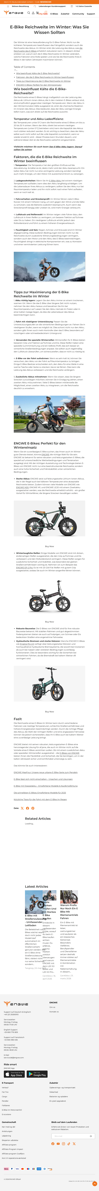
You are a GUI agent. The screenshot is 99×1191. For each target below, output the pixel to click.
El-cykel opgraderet (58, 1101)
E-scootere (6, 1114)
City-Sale (43, 14)
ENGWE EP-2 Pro (24, 568)
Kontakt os (54, 1012)
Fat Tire (5, 1092)
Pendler (5, 1101)
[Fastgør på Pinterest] (32, 808)
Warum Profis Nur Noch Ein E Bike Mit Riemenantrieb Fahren (69, 912)
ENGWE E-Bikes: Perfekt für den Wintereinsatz (38, 85)
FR (83, 1181)
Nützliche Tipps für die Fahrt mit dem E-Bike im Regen (40, 799)
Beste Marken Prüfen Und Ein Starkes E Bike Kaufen (49, 910)
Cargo (4, 1096)
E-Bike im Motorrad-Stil (12, 1110)
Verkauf (5, 1087)
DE (78, 1181)
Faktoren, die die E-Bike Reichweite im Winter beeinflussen (45, 77)
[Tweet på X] (22, 808)
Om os (52, 1007)
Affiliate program (9, 1145)
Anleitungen (7, 1131)
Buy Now (49, 546)
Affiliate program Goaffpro (13, 1154)
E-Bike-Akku (55, 181)
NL (90, 1181)
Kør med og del (8, 1127)
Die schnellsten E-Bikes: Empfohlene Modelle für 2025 (40, 793)
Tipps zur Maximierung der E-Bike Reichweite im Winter (43, 81)
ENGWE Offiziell (15, 1179)
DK (94, 1181)
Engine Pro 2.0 (27, 644)
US (76, 1181)
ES (87, 1181)
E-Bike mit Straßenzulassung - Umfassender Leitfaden (35, 920)
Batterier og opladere (59, 1096)
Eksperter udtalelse (10, 1140)
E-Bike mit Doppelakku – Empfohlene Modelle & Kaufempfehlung (46, 786)
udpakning (6, 1136)
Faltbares (6, 1105)
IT (85, 1181)
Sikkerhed (54, 1092)
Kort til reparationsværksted (14, 1158)
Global (70, 1181)
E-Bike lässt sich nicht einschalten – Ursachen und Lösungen (43, 779)
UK (81, 1181)
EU (73, 1181)
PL (92, 1181)
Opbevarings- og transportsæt (62, 1087)
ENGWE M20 (22, 487)
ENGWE (45, 454)
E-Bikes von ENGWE (69, 753)
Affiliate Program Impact (12, 1149)
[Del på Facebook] (27, 808)
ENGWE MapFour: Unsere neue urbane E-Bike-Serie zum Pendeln (46, 772)
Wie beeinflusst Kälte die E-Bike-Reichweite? (38, 73)
